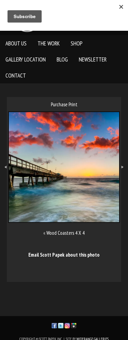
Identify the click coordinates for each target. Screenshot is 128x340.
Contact (15, 75)
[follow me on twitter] (60, 325)
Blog (62, 59)
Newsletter (92, 59)
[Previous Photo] (4, 180)
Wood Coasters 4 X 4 (65, 233)
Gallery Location (25, 59)
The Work (49, 43)
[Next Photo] (124, 180)
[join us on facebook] (54, 325)
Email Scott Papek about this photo (64, 254)
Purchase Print (64, 104)
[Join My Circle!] (73, 325)
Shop (77, 43)
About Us (16, 43)
